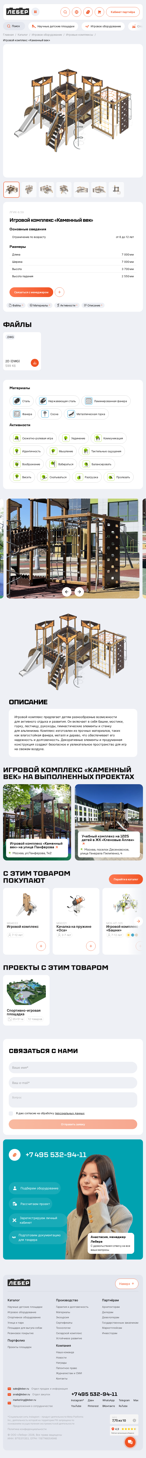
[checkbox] (11, 1113)
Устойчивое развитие (69, 1338)
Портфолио (16, 1340)
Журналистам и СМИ (69, 1373)
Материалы (40, 305)
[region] (73, 26)
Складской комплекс (69, 1333)
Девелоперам (110, 1317)
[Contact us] (88, 12)
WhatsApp (108, 1400)
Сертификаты (64, 1322)
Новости (61, 1357)
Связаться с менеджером (31, 292)
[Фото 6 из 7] (98, 189)
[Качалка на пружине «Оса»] (75, 905)
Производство (67, 1300)
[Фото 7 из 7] (116, 189)
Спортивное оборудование (24, 1317)
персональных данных (70, 1113)
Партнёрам (110, 1300)
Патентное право (66, 1368)
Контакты (61, 1378)
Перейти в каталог (126, 879)
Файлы (16, 305)
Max (135, 1400)
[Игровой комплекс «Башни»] (125, 905)
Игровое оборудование (106, 26)
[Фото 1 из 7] (11, 189)
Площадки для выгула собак (25, 1327)
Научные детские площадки (55, 26)
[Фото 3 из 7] (46, 189)
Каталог (14, 1300)
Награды (61, 1362)
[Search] (65, 12)
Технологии (63, 1327)
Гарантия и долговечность (72, 1306)
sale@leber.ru (21, 1388)
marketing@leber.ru (24, 1399)
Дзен (91, 1400)
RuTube (123, 1405)
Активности (67, 305)
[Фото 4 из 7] (63, 189)
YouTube (76, 1405)
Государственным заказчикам (120, 1322)
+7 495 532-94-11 (55, 1155)
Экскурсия (62, 1317)
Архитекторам (111, 1306)
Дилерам (107, 1312)
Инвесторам (109, 1333)
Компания (63, 1345)
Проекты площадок (20, 1347)
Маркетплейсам (112, 1327)
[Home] (17, 11)
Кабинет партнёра (123, 12)
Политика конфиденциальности (27, 1429)
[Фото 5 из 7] (81, 189)
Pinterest (93, 1405)
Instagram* (77, 1400)
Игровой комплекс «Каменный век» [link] (26, 40)
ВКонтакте (108, 1405)
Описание (93, 305)
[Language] (76, 12)
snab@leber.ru (21, 1394)
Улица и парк (16, 1322)
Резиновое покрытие (21, 1333)
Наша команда (65, 1352)
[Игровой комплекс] (26, 905)
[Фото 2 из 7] (28, 189)
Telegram (124, 1400)
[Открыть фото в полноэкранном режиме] (72, 548)
